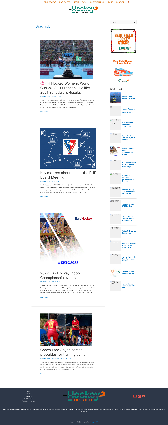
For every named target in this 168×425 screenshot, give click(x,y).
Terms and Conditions (28, 401)
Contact (120, 2)
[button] (128, 2)
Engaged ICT (94, 422)
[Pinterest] (139, 396)
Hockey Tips (64, 2)
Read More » (44, 112)
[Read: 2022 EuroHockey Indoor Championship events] (68, 241)
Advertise (29, 396)
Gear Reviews (50, 2)
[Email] (135, 396)
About (110, 2)
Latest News (50, 358)
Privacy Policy (28, 398)
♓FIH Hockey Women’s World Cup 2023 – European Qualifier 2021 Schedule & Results (65, 88)
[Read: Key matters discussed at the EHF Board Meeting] (68, 148)
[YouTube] (143, 396)
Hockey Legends (96, 2)
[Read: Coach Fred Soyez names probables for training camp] (66, 329)
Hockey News (80, 2)
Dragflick (43, 96)
